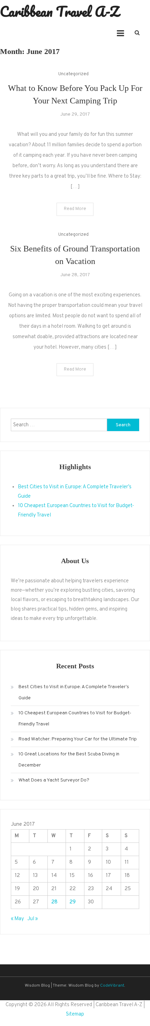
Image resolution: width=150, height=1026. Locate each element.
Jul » (32, 919)
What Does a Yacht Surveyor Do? (53, 780)
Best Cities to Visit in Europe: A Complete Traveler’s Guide (73, 692)
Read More (75, 209)
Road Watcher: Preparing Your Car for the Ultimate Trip (77, 739)
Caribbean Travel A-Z (59, 11)
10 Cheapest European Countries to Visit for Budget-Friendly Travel (75, 718)
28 (54, 902)
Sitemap (75, 1014)
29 (72, 902)
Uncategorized (73, 74)
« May (17, 919)
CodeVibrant (112, 985)
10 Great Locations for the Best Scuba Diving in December (68, 759)
